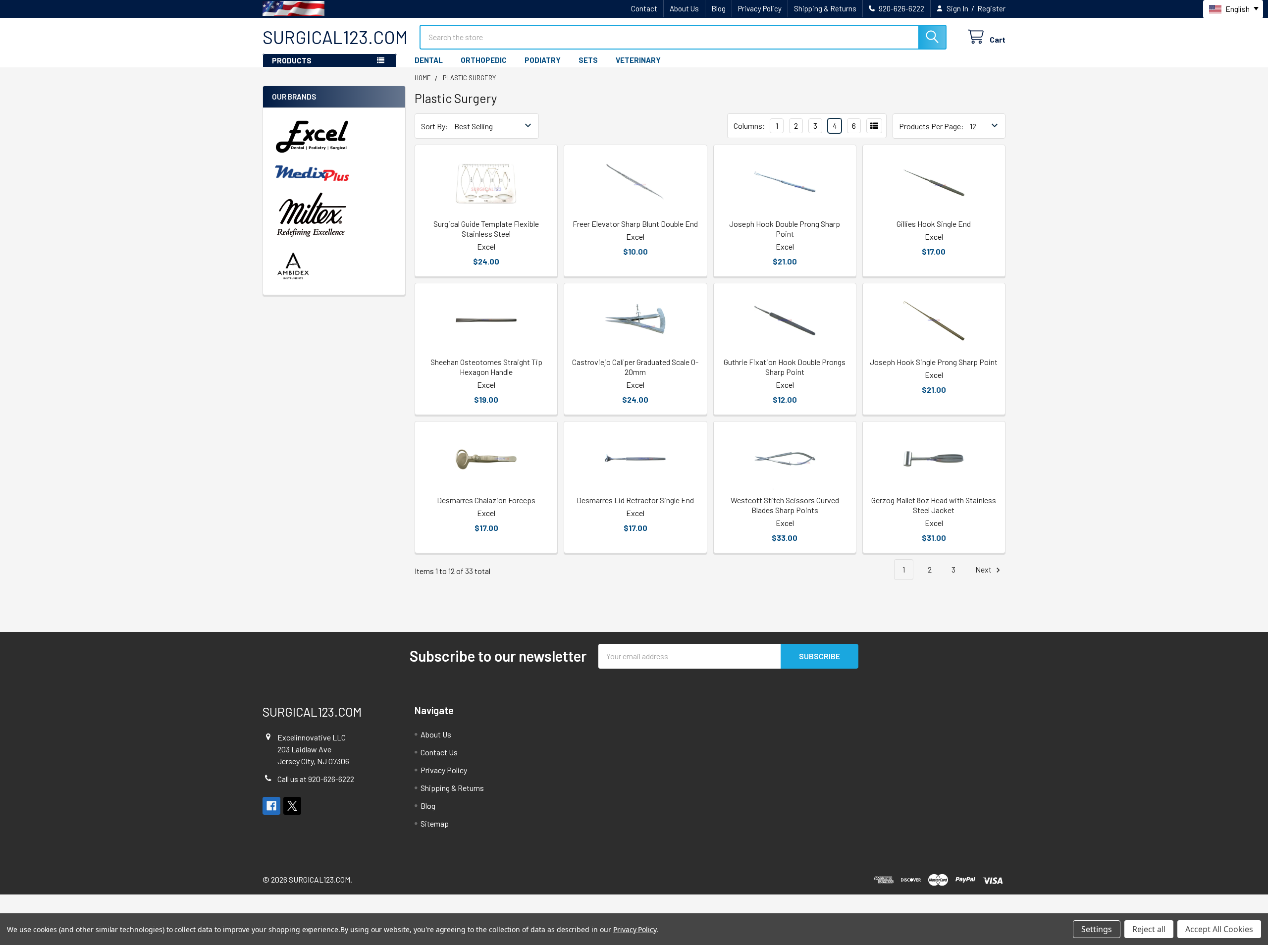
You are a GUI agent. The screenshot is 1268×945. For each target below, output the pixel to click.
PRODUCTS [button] (292, 60)
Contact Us (439, 752)
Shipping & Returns (825, 8)
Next (984, 569)
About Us (684, 8)
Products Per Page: (931, 126)
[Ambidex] (293, 266)
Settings (1096, 929)
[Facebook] (271, 806)
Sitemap (435, 823)
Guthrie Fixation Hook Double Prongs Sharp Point (784, 366)
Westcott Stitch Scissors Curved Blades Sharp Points (785, 505)
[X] (292, 806)
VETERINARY (638, 59)
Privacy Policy (760, 8)
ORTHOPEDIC (484, 59)
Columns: (749, 125)
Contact (644, 8)
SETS (588, 59)
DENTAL (429, 59)
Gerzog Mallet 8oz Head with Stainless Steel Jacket (933, 505)
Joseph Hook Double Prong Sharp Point (784, 228)
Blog (718, 8)
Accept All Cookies (1219, 929)
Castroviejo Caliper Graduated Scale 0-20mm (635, 366)
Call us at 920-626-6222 (315, 779)
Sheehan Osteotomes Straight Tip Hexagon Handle (486, 366)
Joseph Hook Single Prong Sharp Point (934, 362)
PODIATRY (543, 59)
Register (991, 8)
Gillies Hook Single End (934, 223)
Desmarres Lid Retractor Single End (635, 500)
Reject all (1148, 929)
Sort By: (434, 126)
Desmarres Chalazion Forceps (486, 500)
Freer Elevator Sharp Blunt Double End (635, 223)
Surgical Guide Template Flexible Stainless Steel (486, 228)
